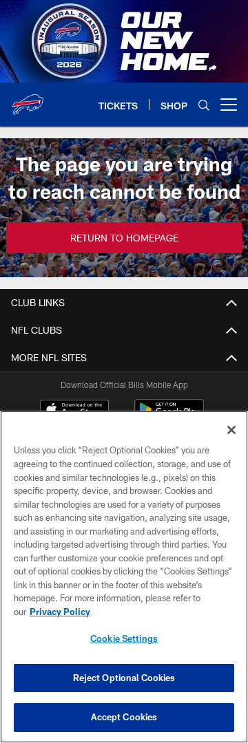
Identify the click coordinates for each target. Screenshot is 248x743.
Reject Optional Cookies (124, 677)
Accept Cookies (124, 716)
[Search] (203, 105)
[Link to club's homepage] (27, 99)
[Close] (231, 430)
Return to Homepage (124, 238)
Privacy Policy (60, 611)
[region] (124, 577)
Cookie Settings (124, 638)
